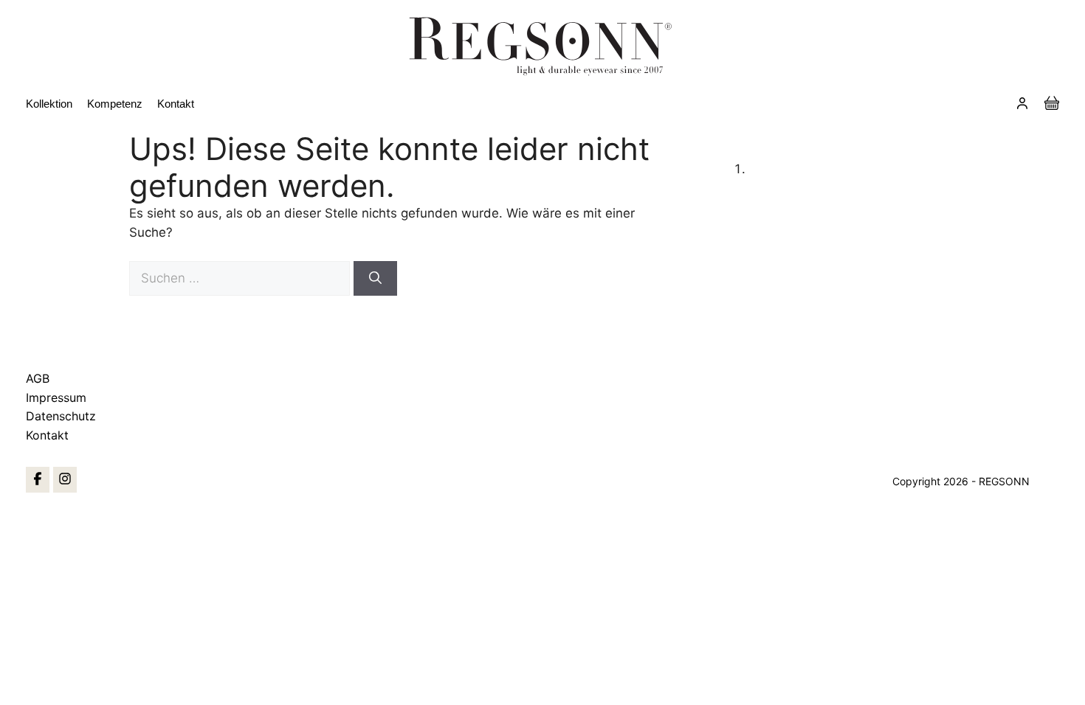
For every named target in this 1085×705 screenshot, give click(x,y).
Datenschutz (61, 416)
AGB (37, 378)
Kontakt (175, 103)
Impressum (56, 397)
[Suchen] (375, 278)
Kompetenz (114, 103)
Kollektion (49, 103)
